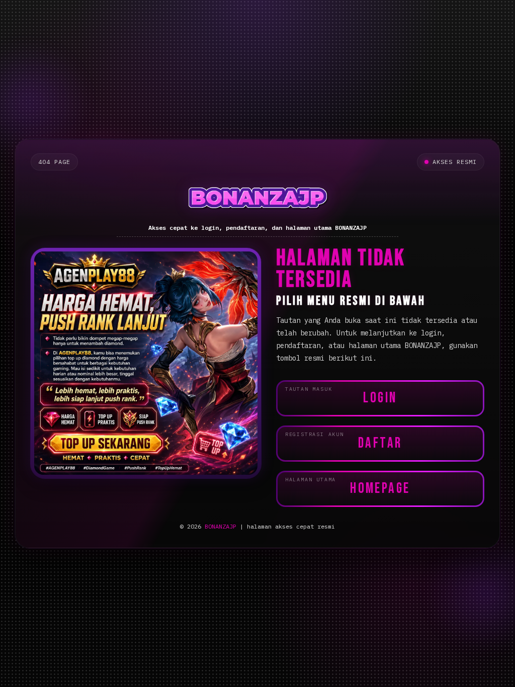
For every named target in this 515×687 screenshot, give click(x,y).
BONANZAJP (220, 526)
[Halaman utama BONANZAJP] (257, 198)
